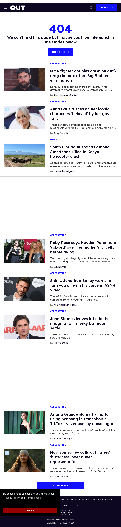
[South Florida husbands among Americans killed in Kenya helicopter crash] (24, 155)
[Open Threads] (63, 512)
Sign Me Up (106, 7)
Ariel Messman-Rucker (65, 95)
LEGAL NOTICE (70, 505)
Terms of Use (33, 498)
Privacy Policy (12, 498)
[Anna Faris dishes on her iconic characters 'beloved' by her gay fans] (24, 117)
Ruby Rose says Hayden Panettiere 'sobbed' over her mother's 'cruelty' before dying (83, 247)
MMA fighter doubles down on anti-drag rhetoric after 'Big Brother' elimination (83, 76)
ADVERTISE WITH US (79, 499)
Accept (30, 510)
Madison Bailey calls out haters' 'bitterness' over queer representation (80, 457)
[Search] (91, 8)
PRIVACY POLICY (102, 499)
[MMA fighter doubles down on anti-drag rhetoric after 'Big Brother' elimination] (24, 79)
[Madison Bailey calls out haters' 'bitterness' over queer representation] (24, 460)
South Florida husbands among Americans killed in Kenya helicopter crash (80, 152)
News (53, 139)
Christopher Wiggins (64, 171)
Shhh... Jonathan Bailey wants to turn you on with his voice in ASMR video (82, 285)
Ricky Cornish (61, 133)
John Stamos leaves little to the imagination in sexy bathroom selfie (79, 323)
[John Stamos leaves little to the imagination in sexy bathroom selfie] (24, 326)
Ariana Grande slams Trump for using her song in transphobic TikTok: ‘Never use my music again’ (83, 419)
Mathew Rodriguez (63, 438)
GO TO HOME (60, 52)
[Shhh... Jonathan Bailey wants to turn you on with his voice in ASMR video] (24, 288)
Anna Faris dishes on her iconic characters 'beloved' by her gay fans (79, 114)
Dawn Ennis (60, 267)
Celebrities (58, 63)
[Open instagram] (70, 512)
